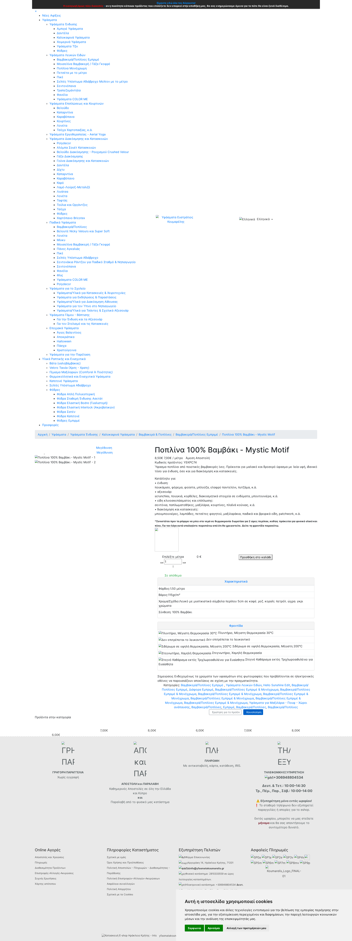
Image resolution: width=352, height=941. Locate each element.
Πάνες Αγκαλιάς (68, 249)
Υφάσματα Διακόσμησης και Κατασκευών (79, 139)
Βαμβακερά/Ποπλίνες (72, 227)
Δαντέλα (63, 33)
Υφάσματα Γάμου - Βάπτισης (70, 315)
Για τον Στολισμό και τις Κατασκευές (82, 323)
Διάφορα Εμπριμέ (201, 689)
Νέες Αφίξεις (51, 15)
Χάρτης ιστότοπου (45, 883)
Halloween (64, 341)
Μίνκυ (61, 240)
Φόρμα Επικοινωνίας (197, 857)
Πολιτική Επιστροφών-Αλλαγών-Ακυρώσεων (133, 878)
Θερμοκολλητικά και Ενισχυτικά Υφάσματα (80, 376)
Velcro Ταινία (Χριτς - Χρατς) (69, 368)
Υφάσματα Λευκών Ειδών (67, 55)
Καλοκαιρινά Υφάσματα (73, 37)
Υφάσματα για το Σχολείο (68, 288)
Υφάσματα (49, 20)
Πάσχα (61, 345)
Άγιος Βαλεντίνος (69, 332)
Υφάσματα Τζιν (67, 46)
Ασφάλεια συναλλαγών (121, 883)
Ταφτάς (62, 200)
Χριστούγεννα (66, 350)
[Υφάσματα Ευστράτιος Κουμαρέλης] (176, 219)
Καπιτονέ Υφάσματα (64, 381)
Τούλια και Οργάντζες (72, 205)
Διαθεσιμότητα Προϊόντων (50, 867)
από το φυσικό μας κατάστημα (147, 802)
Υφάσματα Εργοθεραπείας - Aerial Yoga (78, 134)
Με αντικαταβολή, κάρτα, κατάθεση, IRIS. (212, 765)
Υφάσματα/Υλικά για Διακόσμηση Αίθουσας (87, 301)
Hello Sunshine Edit (276, 685)
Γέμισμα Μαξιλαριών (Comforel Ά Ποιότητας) (81, 372)
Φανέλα (62, 95)
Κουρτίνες (64, 121)
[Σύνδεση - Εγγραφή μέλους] (284, 219)
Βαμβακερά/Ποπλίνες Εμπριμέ (78, 59)
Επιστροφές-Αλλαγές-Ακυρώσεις (54, 873)
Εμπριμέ (228, 707)
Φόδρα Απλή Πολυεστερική (76, 394)
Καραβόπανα (65, 117)
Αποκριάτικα (65, 337)
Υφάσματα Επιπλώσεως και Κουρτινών (77, 103)
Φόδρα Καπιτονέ (68, 416)
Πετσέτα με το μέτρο (72, 72)
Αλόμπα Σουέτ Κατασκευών (76, 147)
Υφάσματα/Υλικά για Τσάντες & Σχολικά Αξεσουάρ (93, 310)
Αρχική (42, 434)
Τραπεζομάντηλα (69, 90)
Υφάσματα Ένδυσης (63, 24)
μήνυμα (264, 823)
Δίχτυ (61, 169)
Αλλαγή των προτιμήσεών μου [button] (246, 928)
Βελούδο (63, 108)
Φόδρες (62, 50)
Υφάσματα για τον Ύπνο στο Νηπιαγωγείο (86, 306)
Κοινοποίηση (253, 712)
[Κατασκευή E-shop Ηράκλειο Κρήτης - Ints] (130, 935)
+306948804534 (226, 884)
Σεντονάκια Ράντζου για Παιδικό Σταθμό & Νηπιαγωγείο (96, 262)
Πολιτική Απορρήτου (119, 889)
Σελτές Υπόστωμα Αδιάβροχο (77, 257)
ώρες (231, 873)
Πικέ (60, 77)
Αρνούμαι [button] (214, 928)
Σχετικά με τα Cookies (120, 894)
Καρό (60, 183)
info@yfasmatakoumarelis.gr (206, 868)
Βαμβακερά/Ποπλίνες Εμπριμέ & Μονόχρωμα (246, 689)
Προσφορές (50, 425)
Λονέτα (62, 125)
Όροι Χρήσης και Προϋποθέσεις (125, 862)
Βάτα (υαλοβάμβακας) (65, 363)
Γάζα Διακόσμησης (70, 156)
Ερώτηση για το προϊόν (225, 712)
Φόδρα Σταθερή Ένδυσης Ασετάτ (80, 398)
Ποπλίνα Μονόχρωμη (72, 68)
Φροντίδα (236, 625)
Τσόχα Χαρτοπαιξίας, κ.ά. (74, 130)
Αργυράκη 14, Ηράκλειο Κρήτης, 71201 (210, 862)
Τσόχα (61, 209)
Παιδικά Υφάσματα (63, 222)
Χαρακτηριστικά (236, 581)
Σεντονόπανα (66, 86)
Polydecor (64, 143)
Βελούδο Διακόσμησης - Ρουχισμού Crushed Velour (93, 152)
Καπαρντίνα (65, 112)
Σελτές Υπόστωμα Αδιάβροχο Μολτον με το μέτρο (92, 81)
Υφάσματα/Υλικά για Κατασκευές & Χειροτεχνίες (91, 293)
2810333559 (216, 873)
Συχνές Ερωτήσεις (45, 878)
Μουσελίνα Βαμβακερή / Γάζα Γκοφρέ (83, 64)
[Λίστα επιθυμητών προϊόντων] (290, 219)
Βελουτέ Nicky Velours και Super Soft (83, 231)
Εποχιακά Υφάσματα (64, 328)
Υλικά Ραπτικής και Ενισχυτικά (64, 359)
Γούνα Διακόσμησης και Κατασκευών (83, 161)
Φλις (60, 275)
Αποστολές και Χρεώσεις (49, 857)
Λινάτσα (62, 191)
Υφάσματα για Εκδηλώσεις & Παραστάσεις (86, 297)
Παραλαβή (118, 802)
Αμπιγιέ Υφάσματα (70, 28)
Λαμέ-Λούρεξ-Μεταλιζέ (73, 187)
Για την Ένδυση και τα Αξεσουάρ (79, 319)
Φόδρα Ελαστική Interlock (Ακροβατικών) (86, 407)
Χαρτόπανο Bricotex (71, 218)
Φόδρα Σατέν (66, 412)
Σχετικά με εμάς (116, 857)
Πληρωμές (41, 862)
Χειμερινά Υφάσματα (71, 42)
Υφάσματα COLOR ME (72, 99)
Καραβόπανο (65, 178)
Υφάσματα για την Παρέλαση (70, 354)
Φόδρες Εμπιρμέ (68, 420)
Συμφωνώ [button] (194, 928)
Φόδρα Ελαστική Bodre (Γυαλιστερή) (82, 403)
